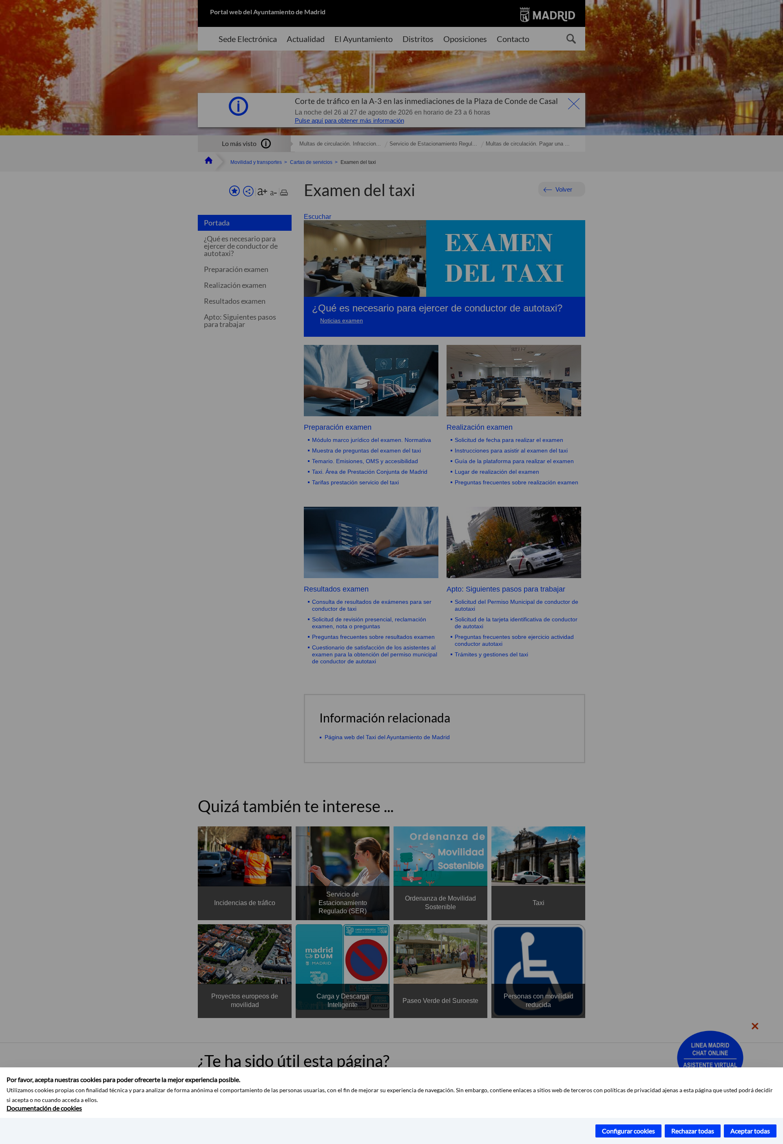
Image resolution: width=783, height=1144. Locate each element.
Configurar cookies (628, 1131)
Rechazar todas (692, 1131)
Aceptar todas (750, 1131)
